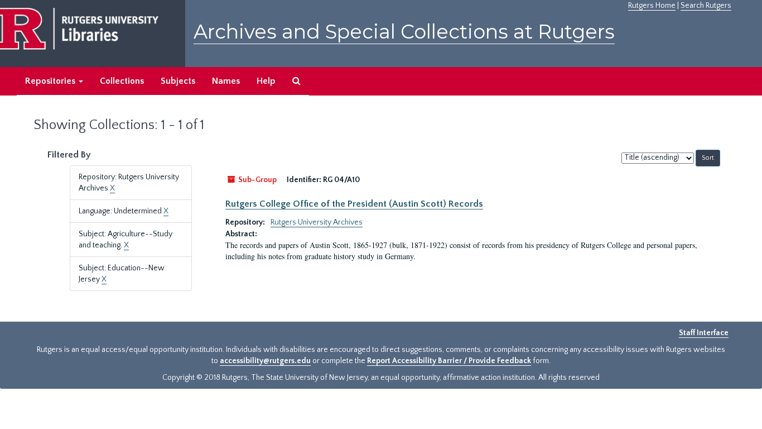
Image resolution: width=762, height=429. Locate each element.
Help (266, 81)
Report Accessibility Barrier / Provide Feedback (449, 360)
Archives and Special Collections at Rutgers (404, 32)
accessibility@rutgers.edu (265, 360)
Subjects (178, 81)
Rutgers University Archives (317, 222)
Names (226, 81)
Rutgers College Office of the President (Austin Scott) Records (354, 204)
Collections (122, 81)
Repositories (51, 81)
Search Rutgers (706, 5)
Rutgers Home (652, 5)
